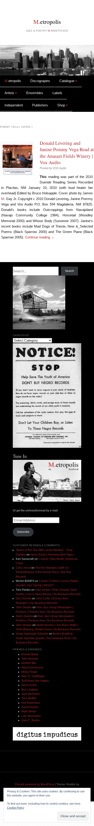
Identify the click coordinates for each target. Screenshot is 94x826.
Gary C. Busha (30, 720)
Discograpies (40, 81)
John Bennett (29, 658)
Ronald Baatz (29, 654)
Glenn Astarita (24, 616)
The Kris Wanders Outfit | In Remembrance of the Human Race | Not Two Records (43, 572)
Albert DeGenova (32, 667)
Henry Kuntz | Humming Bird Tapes (52, 554)
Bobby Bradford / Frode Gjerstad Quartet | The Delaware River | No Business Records (46, 638)
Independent (14, 105)
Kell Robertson (30, 702)
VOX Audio (59, 168)
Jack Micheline (30, 694)
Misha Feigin (29, 671)
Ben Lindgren (29, 689)
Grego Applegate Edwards (32, 633)
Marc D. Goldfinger (33, 676)
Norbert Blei (28, 663)
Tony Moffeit (28, 698)
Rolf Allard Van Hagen (35, 680)
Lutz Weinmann (31, 716)
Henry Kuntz (29, 685)
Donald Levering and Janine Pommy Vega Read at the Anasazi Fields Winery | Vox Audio (67, 152)
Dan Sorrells (23, 598)
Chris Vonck (23, 567)
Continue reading (39, 237)
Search (69, 271)
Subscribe (23, 531)
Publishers (40, 105)
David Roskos (30, 707)
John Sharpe (24, 607)
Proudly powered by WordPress (34, 784)
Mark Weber (29, 711)
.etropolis (47, 21)
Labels (57, 93)
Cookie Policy (15, 807)
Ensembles (34, 93)
